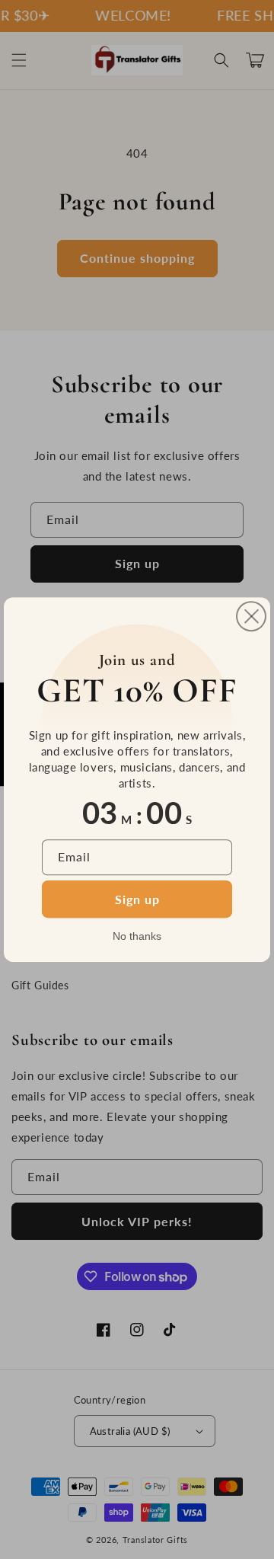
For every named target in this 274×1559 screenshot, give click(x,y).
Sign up (137, 899)
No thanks (137, 936)
